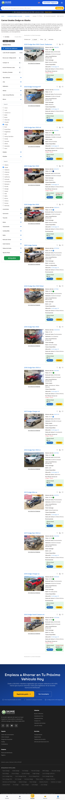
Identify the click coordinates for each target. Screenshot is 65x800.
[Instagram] (7, 725)
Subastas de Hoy (38, 718)
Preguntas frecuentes (6, 739)
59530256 (56, 577)
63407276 (56, 414)
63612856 (56, 370)
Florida (6, 186)
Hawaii (6, 191)
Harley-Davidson (8, 136)
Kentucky (6, 205)
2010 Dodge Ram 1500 (31, 204)
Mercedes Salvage (56, 771)
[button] (12, 77)
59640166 (56, 536)
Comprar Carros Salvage (14, 16)
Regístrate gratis (22, 694)
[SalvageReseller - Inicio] (6, 3)
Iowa (5, 193)
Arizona (6, 174)
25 (45, 39)
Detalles (59, 79)
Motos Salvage (33, 782)
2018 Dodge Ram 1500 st (32, 367)
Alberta (6, 165)
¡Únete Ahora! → (49, 12)
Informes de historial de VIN (41, 742)
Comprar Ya (6, 62)
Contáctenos (4, 744)
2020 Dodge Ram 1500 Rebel (34, 286)
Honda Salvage (15, 771)
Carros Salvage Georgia (47, 776)
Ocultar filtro (17, 37)
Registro (3, 755)
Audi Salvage (35, 785)
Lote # (35, 39)
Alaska (27, 16)
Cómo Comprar (5, 737)
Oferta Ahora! (50, 79)
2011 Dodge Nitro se (30, 492)
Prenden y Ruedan (8, 72)
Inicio (2, 16)
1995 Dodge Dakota (30, 245)
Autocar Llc (7, 112)
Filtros (40, 16)
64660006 (57, 330)
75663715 (56, 47)
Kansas (6, 203)
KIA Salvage (16, 785)
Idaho (5, 196)
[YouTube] (11, 725)
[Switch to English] (39, 3)
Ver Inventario (43, 694)
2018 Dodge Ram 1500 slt (32, 127)
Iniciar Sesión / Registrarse (50, 2)
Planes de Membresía (6, 753)
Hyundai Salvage (26, 773)
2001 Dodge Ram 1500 (31, 166)
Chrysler (6, 122)
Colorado (6, 179)
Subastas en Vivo (38, 716)
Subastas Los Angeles (56, 782)
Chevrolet (6, 120)
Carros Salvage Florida (20, 776)
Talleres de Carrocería (39, 739)
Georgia (6, 189)
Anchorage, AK (55, 67)
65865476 (56, 207)
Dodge (6, 124)
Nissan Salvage (15, 773)
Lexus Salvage (44, 785)
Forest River (7, 129)
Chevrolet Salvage (35, 771)
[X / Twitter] (16, 725)
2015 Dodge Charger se (31, 574)
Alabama (6, 170)
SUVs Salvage (18, 779)
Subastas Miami (6, 785)
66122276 (56, 169)
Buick (5, 117)
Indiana (6, 201)
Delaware (6, 184)
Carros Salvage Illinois (34, 776)
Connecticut (7, 181)
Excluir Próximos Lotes (9, 67)
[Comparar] (60, 44)
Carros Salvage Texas (7, 776)
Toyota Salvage (5, 771)
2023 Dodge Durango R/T (32, 87)
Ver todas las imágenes (34, 63)
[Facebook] (3, 725)
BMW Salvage (45, 771)
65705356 (56, 248)
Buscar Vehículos (38, 713)
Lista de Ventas (38, 725)
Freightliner (7, 132)
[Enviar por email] (62, 44)
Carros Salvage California (48, 773)
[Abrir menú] (62, 3)
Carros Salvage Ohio (7, 779)
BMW (5, 115)
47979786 (56, 617)
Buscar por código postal (9, 58)
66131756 (56, 130)
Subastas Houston (43, 782)
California (7, 177)
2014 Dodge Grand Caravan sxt (34, 614)
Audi (5, 110)
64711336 (56, 289)
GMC (5, 134)
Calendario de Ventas (39, 723)
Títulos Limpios (39, 779)
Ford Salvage (25, 771)
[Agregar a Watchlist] (57, 44)
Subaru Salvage (25, 785)
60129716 (56, 495)
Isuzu (5, 148)
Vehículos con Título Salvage (9, 782)
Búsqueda (59, 8)
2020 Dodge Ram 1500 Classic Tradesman (38, 44)
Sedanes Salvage (23, 782)
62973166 (56, 453)
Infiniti (6, 144)
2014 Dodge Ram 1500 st (32, 450)
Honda (6, 139)
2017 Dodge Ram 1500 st (32, 533)
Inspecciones (37, 737)
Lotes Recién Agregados (9, 52)
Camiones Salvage (28, 779)
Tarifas (3, 742)
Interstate (6, 146)
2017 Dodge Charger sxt (32, 411)
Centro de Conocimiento (7, 735)
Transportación (38, 735)
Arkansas (6, 172)
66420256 (56, 90)
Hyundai (6, 141)
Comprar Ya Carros (50, 779)
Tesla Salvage (5, 773)
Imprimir (61, 16)
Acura (6, 108)
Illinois (6, 198)
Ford (5, 127)
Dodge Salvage (35, 773)
